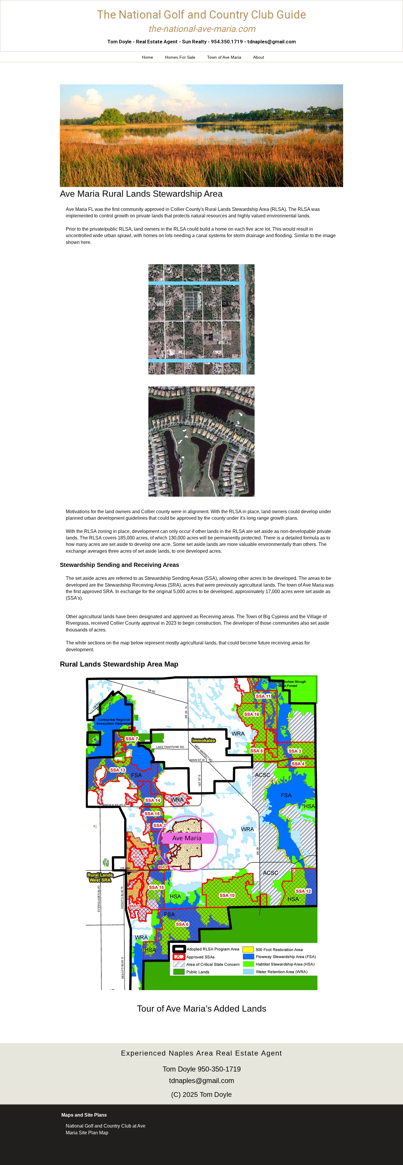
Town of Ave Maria (224, 57)
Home (147, 57)
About (258, 57)
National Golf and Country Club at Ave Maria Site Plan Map (105, 1129)
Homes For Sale (180, 57)
